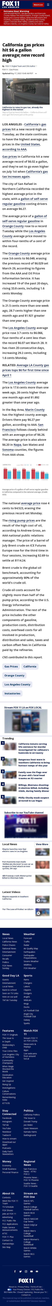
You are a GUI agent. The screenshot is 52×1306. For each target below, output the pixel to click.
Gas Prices (14, 69)
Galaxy (27, 1019)
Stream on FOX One (30, 1195)
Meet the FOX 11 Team (10, 1202)
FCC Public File (9, 1220)
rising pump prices (21, 520)
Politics (5, 962)
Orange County (13, 226)
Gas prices (9, 156)
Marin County (35, 410)
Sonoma (8, 450)
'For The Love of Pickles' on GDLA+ (18, 909)
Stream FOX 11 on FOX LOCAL (31, 1039)
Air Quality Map (31, 948)
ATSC (4, 1233)
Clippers (27, 989)
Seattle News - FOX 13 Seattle (31, 1184)
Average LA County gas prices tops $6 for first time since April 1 (25, 370)
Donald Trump (30, 1121)
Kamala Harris (30, 1131)
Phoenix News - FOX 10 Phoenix (31, 1178)
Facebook (7, 1118)
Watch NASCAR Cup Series (31, 1220)
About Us (8, 1193)
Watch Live (38, 5)
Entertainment (9, 952)
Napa (17, 445)
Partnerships (8, 1243)
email (37, 1271)
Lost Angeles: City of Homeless (10, 1055)
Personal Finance (10, 1172)
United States (30, 144)
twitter (20, 1271)
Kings (26, 1003)
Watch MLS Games (29, 1255)
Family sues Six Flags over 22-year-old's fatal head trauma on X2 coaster (32, 775)
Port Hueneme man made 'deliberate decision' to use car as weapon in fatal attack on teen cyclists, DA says (17, 865)
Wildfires (28, 964)
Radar (26, 945)
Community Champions (7, 1061)
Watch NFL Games (29, 1202)
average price (30, 503)
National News (9, 948)
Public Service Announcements (10, 1228)
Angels (27, 996)
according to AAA (14, 149)
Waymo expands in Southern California (15, 897)
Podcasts (6, 1148)
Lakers (27, 986)
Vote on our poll (9, 996)
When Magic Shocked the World (8, 1069)
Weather (29, 934)
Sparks (27, 1023)
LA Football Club (31, 1010)
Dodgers (28, 993)
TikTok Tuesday (9, 1000)
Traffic (27, 941)
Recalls (5, 958)
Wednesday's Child (8, 1046)
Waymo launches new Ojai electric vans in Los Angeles (15, 850)
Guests (5, 979)
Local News (9, 844)
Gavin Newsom (31, 1128)
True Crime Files (9, 1051)
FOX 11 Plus (8, 1236)
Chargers (28, 983)
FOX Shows (7, 1210)
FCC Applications (10, 1224)
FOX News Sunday (7, 967)
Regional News (29, 1163)
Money (6, 1161)
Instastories (12, 693)
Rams (26, 979)
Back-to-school (9, 989)
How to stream (9, 1138)
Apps (26, 1050)
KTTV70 (6, 1103)
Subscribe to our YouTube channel (24, 812)
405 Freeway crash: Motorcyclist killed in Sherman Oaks (16, 876)
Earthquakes (29, 952)
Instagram (7, 1121)
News (6, 934)
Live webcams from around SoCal (30, 1056)
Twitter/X (6, 1135)
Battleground (30, 1135)
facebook (15, 1271)
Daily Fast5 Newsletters (8, 1152)
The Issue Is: (8, 1038)
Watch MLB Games (29, 1214)
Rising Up (6, 1084)
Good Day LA (10, 975)
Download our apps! (9, 1143)
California (31, 124)
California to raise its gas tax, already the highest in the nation (22, 108)
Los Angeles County (22, 328)
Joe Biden (28, 1125)
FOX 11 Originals (10, 1034)
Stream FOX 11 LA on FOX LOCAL (23, 707)
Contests (6, 1197)
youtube (31, 1271)
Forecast (28, 938)
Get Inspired (8, 1081)
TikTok (5, 1125)
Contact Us (7, 1240)
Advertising (7, 1217)
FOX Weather (30, 968)
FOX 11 (5, 69)
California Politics (32, 1114)
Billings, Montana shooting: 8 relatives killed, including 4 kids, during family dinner (33, 788)
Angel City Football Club (30, 1015)
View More (42, 844)
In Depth (6, 1041)
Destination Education (7, 1076)
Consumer (7, 955)
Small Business (9, 1169)
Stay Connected (9, 1112)
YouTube (6, 1128)
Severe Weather (31, 961)
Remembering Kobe (8, 1098)
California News (9, 941)
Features (8, 1030)
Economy (6, 1165)
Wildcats (27, 1000)
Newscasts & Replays (30, 1045)
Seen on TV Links (10, 993)
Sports (28, 975)
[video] (42, 900)
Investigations (8, 1087)
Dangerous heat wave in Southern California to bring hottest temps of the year (34, 762)
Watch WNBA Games (30, 1249)
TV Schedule (8, 1206)
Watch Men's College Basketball (30, 1233)
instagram (26, 1271)
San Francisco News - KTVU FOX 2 (30, 1171)
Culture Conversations (9, 1092)
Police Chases (8, 945)
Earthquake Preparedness (30, 956)
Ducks (26, 1007)
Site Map (6, 1247)
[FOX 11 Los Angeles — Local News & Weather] (10, 4)
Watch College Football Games (31, 1208)
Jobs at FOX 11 (9, 1213)
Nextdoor (6, 1131)
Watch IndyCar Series (30, 1226)
